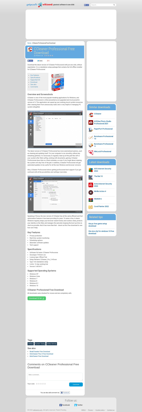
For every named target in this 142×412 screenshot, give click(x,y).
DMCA (83, 410)
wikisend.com (37, 410)
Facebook (66, 405)
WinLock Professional (102, 151)
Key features (34, 75)
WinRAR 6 (98, 199)
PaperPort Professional (103, 129)
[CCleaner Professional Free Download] (57, 91)
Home (29, 43)
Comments (34, 87)
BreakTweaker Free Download (40, 352)
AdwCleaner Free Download (39, 356)
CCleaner (97, 114)
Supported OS (35, 80)
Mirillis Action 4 (100, 191)
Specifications (35, 77)
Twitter (80, 405)
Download (33, 82)
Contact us (110, 410)
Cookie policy (100, 410)
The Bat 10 (98, 176)
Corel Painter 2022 (101, 206)
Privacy (90, 410)
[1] (45, 55)
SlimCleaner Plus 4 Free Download (41, 354)
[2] (46, 55)
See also (33, 84)
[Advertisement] (71, 24)
